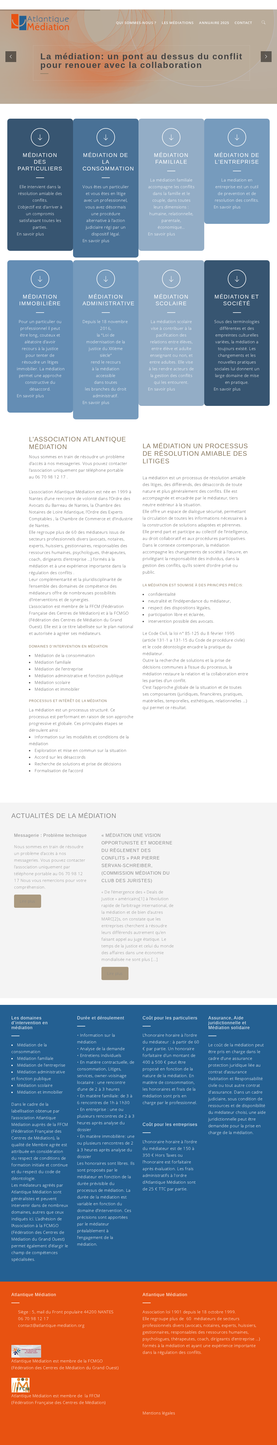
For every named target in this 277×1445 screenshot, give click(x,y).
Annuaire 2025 (214, 22)
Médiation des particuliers (40, 162)
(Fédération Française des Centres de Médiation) (58, 1402)
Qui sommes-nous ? (136, 22)
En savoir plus (30, 234)
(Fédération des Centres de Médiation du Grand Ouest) (64, 1367)
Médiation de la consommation (108, 162)
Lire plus (27, 901)
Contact (243, 22)
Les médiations (178, 22)
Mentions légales (159, 1413)
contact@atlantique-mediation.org (51, 1325)
